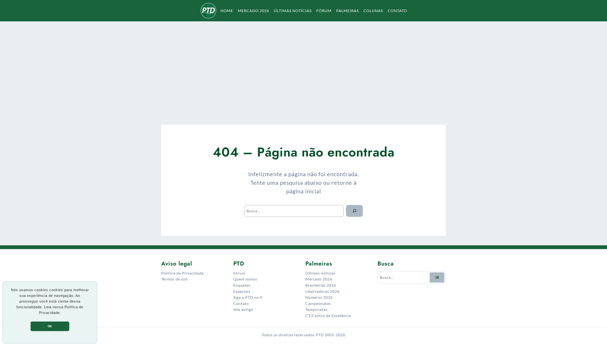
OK (50, 326)
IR (437, 277)
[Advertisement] (303, 67)
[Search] (354, 211)
